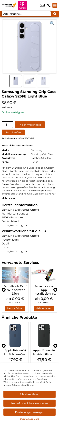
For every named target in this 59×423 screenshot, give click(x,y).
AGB (36, 419)
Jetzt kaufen (13, 132)
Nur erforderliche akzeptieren (29, 403)
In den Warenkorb (30, 124)
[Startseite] (9, 5)
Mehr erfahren (15, 308)
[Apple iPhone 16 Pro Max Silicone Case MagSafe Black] (44, 335)
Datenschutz (26, 419)
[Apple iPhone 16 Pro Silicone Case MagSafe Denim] (15, 335)
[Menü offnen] (54, 5)
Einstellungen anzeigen (29, 412)
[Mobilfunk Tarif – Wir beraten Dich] (15, 275)
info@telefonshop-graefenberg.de (42, 5)
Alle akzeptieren (29, 394)
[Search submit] (54, 13)
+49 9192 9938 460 (48, 5)
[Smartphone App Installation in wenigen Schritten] (43, 275)
